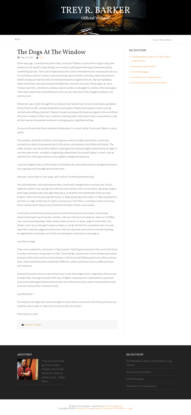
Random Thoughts (33, 324)
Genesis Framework (104, 408)
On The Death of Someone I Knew (149, 82)
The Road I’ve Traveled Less (146, 77)
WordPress (120, 408)
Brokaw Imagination (112, 406)
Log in (130, 408)
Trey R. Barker (95, 10)
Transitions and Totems (143, 66)
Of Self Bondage (140, 71)
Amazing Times (84, 408)
